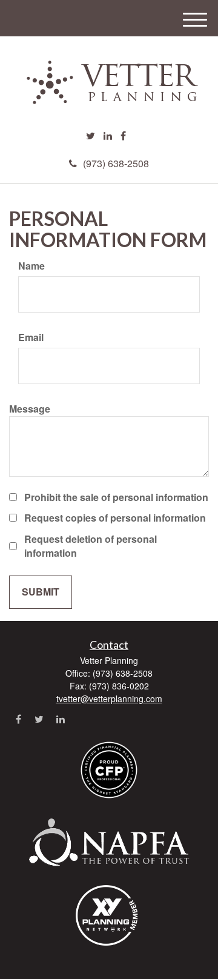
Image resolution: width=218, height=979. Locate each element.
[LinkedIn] (108, 136)
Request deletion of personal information (90, 546)
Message (29, 409)
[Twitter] (90, 136)
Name (31, 266)
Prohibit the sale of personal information (116, 497)
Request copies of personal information (115, 518)
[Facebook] (123, 136)
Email (31, 337)
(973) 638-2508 (116, 163)
